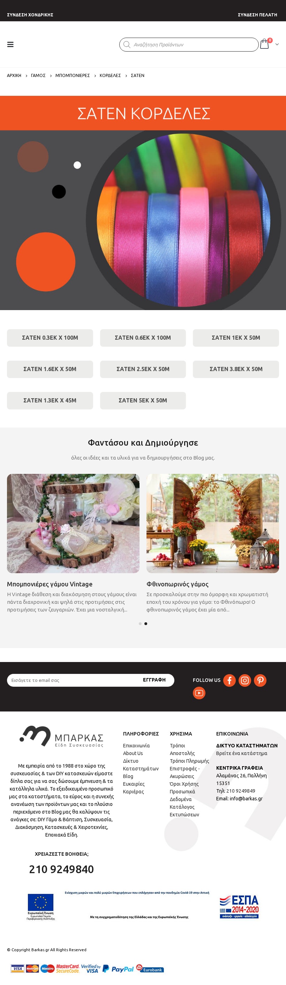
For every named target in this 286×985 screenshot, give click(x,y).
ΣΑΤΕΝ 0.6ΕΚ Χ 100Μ (143, 337)
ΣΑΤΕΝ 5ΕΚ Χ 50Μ (143, 400)
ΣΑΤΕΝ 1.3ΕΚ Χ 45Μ (49, 400)
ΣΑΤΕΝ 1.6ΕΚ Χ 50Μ (49, 369)
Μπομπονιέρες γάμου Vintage (49, 583)
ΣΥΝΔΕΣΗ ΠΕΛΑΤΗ (257, 15)
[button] (140, 624)
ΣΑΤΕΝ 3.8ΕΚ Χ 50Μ (236, 369)
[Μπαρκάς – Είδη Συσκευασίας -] (70, 44)
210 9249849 (240, 791)
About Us (133, 753)
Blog (128, 776)
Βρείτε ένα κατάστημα (242, 753)
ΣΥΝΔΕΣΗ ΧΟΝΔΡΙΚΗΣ (30, 15)
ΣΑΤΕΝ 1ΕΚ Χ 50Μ (236, 337)
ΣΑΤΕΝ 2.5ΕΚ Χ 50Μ (143, 369)
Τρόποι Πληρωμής (189, 761)
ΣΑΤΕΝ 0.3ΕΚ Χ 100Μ (50, 337)
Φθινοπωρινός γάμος (177, 583)
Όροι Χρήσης (184, 784)
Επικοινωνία (136, 745)
